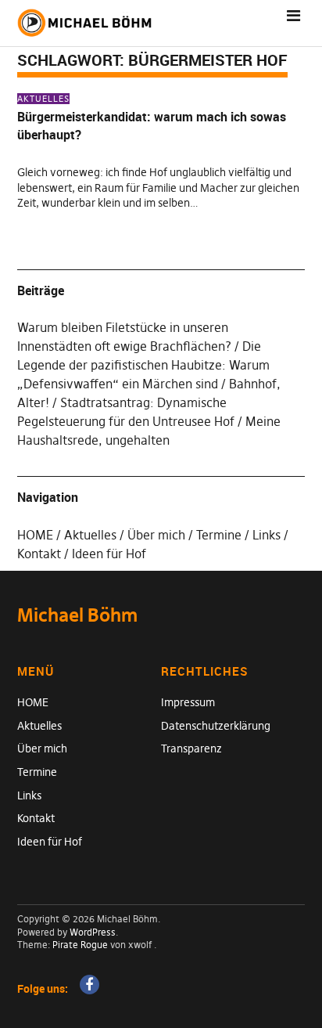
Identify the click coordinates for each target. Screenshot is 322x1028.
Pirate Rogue (80, 944)
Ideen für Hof (109, 553)
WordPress (93, 932)
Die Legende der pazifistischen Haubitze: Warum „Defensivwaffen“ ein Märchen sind (143, 364)
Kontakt (39, 553)
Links (266, 535)
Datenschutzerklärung (215, 726)
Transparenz (191, 748)
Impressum (188, 702)
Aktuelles (43, 98)
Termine (219, 535)
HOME (35, 535)
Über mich (156, 535)
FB (89, 984)
